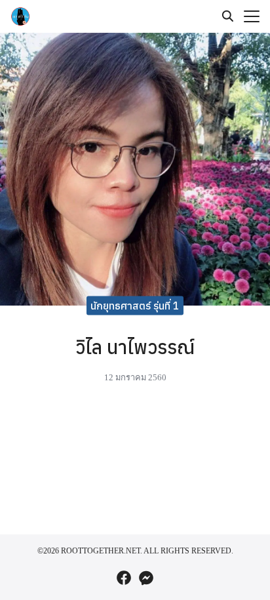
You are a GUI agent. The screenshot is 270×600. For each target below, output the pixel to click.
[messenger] (146, 577)
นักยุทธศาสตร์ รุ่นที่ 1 (135, 305)
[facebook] (123, 577)
